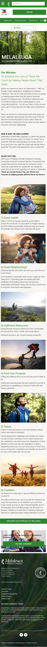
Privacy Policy (6, 596)
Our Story (4, 591)
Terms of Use (5, 598)
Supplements (8, 20)
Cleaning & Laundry (20, 20)
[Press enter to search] (14, 4)
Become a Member (23, 544)
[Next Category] (45, 20)
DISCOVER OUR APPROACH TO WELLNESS (23, 521)
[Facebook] (21, 635)
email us (35, 619)
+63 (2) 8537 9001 (19, 618)
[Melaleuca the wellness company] (8, 3)
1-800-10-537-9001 (20, 619)
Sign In (29, 12)
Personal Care (33, 20)
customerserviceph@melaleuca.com (11, 582)
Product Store (6, 589)
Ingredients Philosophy (9, 594)
